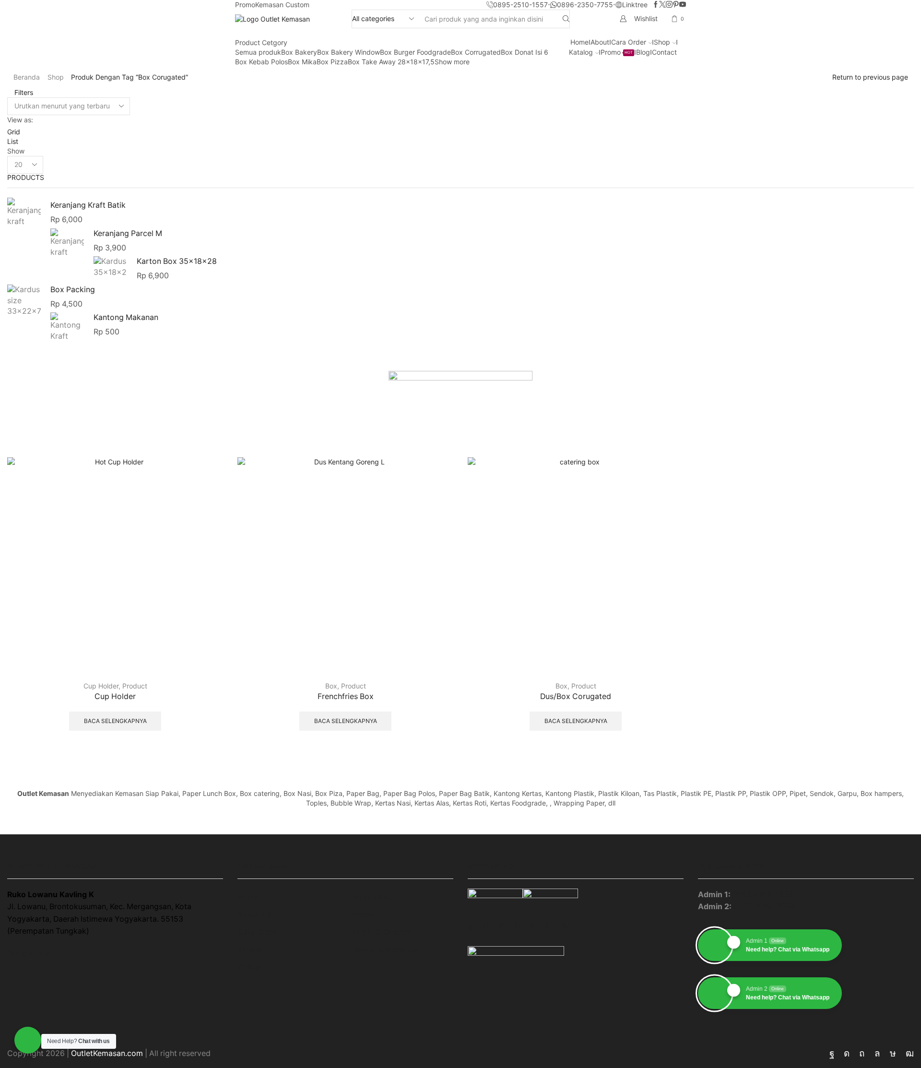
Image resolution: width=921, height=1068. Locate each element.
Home (579, 42)
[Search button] (566, 19)
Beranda (26, 77)
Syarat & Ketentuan (387, 949)
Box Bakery (299, 52)
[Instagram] (669, 5)
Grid (13, 132)
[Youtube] (682, 5)
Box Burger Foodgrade (415, 52)
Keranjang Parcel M (128, 233)
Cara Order (628, 42)
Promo (245, 4)
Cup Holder (100, 686)
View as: (20, 120)
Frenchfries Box (346, 696)
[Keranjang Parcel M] (67, 243)
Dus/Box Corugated (575, 696)
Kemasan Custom (282, 4)
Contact (664, 52)
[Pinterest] (676, 5)
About (599, 42)
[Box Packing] (24, 301)
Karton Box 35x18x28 (177, 261)
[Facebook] (655, 5)
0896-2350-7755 (764, 906)
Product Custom (382, 932)
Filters (22, 92)
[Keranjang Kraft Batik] (24, 214)
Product (134, 686)
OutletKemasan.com (107, 1053)
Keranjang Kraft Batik (88, 205)
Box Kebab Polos (261, 62)
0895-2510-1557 (762, 894)
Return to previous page (870, 77)
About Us (254, 914)
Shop (662, 42)
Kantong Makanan (126, 317)
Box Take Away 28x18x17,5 (391, 62)
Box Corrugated (476, 52)
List (12, 141)
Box (331, 686)
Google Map (29, 953)
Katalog (581, 52)
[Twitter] (662, 5)
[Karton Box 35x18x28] (110, 267)
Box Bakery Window (348, 52)
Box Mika (302, 62)
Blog (643, 52)
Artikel (249, 949)
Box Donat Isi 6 (524, 52)
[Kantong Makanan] (67, 326)
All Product (372, 897)
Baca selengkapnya (115, 720)
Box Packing (72, 289)
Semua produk (258, 52)
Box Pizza (332, 62)
